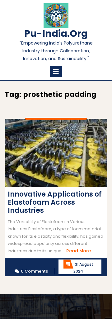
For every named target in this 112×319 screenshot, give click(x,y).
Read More (78, 251)
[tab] (56, 71)
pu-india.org (56, 33)
